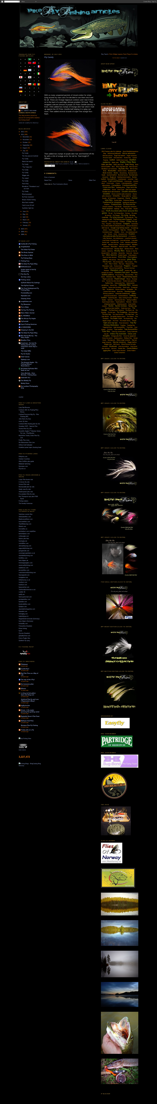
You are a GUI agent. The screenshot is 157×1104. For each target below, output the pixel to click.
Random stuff (116, 270)
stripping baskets (110, 304)
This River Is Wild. (27, 255)
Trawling (122, 325)
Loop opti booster (125, 240)
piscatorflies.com (24, 570)
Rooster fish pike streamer (114, 281)
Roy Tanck (104, 54)
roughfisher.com (26, 301)
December (26, 137)
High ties (123, 230)
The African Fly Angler (28, 318)
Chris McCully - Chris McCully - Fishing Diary (28, 374)
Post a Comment (49, 177)
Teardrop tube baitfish (112, 308)
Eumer (128, 198)
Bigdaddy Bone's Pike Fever (30, 716)
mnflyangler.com (24, 536)
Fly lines (127, 213)
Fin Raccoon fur (129, 204)
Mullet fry (110, 251)
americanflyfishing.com (26, 565)
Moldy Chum (25, 383)
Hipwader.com (25, 295)
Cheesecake (128, 181)
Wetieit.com (22, 526)
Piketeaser (24, 664)
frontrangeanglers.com (25, 563)
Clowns (118, 183)
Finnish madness (108, 206)
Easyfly (104, 198)
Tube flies (106, 331)
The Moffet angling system (117, 316)
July (24, 150)
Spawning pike (112, 297)
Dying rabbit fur (126, 196)
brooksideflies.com (24, 604)
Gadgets (126, 224)
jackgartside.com (24, 551)
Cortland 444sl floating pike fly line (29, 424)
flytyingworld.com (24, 575)
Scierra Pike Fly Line (25, 428)
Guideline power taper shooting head (30, 447)
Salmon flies (113, 285)
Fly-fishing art (129, 217)
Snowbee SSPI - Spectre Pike (28, 426)
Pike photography (118, 262)
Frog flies (108, 224)
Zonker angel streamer (118, 350)
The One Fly (25, 274)
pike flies (73, 164)
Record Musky (119, 275)
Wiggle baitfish (132, 342)
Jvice (122, 232)
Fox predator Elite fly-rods (27, 494)
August (25, 148)
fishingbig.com (23, 614)
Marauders (114, 246)
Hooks (129, 230)
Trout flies (130, 327)
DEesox (23, 688)
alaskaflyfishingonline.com (27, 609)
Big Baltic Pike (124, 169)
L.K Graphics (132, 236)
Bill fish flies (134, 169)
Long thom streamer (130, 238)
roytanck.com (124, 57)
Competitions (116, 185)
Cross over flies (109, 187)
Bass (113, 166)
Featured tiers (116, 204)
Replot (119, 277)
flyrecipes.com (23, 466)
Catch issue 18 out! (28, 205)
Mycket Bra (122, 253)
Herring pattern (114, 230)
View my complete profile (29, 123)
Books (116, 173)
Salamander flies (120, 283)
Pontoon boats (118, 266)
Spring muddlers (132, 300)
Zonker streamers (119, 352)
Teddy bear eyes (126, 308)
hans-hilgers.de (23, 560)
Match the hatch (123, 246)
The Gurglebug (122, 312)
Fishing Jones (25, 280)
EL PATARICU (25, 316)
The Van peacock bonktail (30, 156)
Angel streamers (132, 155)
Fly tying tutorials (116, 217)
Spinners (110, 300)
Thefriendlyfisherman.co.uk (27, 589)
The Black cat (129, 310)
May (24, 214)
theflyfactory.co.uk (24, 580)
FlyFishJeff (24, 321)
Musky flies (119, 251)
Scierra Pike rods (24, 484)
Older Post (92, 180)
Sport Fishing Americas (29, 324)
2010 (22, 229)
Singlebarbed (25, 246)
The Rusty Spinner (27, 252)
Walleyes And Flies (27, 721)
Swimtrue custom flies (25, 514)
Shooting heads (129, 291)
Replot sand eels (108, 279)
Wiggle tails (25, 175)
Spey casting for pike (125, 297)
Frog (103, 224)
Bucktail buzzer (123, 175)
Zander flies (121, 348)
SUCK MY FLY (25, 377)
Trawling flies (131, 325)
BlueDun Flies (25, 340)
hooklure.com (23, 584)
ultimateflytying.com (25, 546)
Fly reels (134, 213)
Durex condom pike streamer (121, 194)
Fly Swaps (116, 215)
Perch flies (25, 183)
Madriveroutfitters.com (26, 519)
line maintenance (118, 238)
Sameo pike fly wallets (114, 287)
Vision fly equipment (129, 336)
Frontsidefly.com (26, 293)
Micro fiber (133, 246)
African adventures (128, 153)
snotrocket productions (110, 295)
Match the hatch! (27, 161)
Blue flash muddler (28, 202)
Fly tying (124, 215)
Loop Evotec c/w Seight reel (110, 240)
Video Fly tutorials (118, 334)
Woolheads (113, 346)
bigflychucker (25, 705)
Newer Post (47, 180)
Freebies (122, 221)
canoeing (130, 179)
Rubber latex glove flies (130, 281)
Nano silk (129, 253)
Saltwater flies (125, 285)
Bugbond (113, 177)
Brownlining (123, 173)
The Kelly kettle (133, 312)
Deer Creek (120, 189)
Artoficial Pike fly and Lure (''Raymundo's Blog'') (30, 700)
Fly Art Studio (25, 354)
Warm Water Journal (27, 313)
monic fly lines (23, 421)
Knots (115, 234)
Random (106, 270)
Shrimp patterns (108, 293)
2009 (22, 231)
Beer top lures (133, 166)
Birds (104, 171)
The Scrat (115, 320)
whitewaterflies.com (25, 516)
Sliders (133, 293)
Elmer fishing (23, 628)
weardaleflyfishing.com (26, 555)
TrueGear (110, 329)
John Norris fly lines (25, 419)
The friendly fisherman (25, 503)
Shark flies (120, 291)
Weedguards (111, 340)
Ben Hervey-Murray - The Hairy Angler (29, 336)
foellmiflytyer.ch (23, 616)
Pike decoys (112, 259)
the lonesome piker (27, 684)
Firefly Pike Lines (24, 440)
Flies (122, 208)
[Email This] (46, 166)
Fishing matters (23, 501)
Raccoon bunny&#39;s (116, 268)
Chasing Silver (26, 298)
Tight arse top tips (110, 323)
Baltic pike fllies (106, 164)
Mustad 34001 (105, 253)
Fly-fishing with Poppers (123, 219)
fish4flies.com (23, 558)
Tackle (110, 306)
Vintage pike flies (116, 336)
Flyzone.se (22, 468)
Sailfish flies (109, 283)
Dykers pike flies (24, 538)
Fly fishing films (119, 213)
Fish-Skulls (118, 206)
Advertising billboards (114, 153)
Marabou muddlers (125, 244)
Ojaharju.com (25, 359)
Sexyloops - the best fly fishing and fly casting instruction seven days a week (29, 345)
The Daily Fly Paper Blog (29, 264)
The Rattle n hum (116, 318)
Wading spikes (118, 338)
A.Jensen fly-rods (24, 482)
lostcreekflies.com (24, 521)
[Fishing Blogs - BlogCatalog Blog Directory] (30, 765)
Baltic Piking (129, 164)
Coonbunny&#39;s (129, 185)
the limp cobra (26, 277)
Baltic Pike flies (56, 164)
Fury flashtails (117, 224)
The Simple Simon (125, 320)
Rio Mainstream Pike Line (27, 442)
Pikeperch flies (130, 264)
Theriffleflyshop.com (25, 524)
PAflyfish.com (23, 456)
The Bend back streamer (116, 310)
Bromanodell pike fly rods (26, 487)
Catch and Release (115, 181)
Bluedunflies (112, 171)
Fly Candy (25, 153)
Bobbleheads (132, 171)
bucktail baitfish (112, 175)
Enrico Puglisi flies (24, 638)
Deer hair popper (131, 189)
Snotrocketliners (123, 295)
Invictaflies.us (23, 529)
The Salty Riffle (26, 351)
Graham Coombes (24, 459)
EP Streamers (112, 198)
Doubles (106, 194)
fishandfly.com (23, 623)
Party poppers (132, 255)
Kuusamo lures (122, 234)
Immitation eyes (107, 232)
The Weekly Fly (26, 380)
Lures (122, 242)
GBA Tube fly (105, 228)
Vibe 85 (106, 334)
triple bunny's (83, 164)
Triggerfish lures (107, 327)
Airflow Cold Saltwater (25, 445)
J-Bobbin (116, 232)
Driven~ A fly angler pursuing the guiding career (30, 711)
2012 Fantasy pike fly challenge (111, 151)
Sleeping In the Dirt (27, 330)
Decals (114, 189)
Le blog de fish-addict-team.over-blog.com (28, 694)
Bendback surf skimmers (109, 169)
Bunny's (66, 164)
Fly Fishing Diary (26, 258)
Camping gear (122, 179)
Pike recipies (129, 262)
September (26, 145)
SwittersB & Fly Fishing (29, 244)
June (24, 211)
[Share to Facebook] (52, 166)
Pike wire (121, 264)
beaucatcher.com (24, 587)
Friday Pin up (131, 221)
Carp (136, 179)
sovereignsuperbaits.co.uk (27, 553)
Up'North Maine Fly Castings (30, 282)
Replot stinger (119, 279)
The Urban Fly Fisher (28, 249)
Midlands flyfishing (24, 464)
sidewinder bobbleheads (122, 293)
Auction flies (127, 157)
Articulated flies (118, 157)
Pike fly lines (107, 262)
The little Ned (129, 314)
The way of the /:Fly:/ (28, 679)
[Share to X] (50, 166)
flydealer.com (23, 601)
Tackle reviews (121, 306)
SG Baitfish (130, 289)
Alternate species (108, 155)
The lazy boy (106, 314)
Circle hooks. (110, 183)
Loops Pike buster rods (26, 479)
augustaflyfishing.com (25, 548)
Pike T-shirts (113, 264)
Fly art (110, 213)
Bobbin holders (122, 171)
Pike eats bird (121, 259)
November (26, 139)
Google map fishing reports (120, 228)
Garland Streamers (131, 226)
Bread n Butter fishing (29, 199)
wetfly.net (22, 594)
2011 (22, 134)
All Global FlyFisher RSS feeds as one (29, 369)
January (25, 225)
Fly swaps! (25, 178)
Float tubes (128, 208)
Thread (134, 320)
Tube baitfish (118, 329)
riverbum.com (23, 582)
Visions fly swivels (107, 338)
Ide (135, 230)
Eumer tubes (118, 200)
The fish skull (111, 312)
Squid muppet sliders (108, 302)
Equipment (120, 198)
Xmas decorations (123, 346)
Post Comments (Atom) (60, 184)
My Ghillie (114, 253)
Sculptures (110, 289)
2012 (22, 131)
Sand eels (126, 287)
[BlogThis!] (48, 166)
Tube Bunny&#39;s (130, 329)
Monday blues (118, 248)
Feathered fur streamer (112, 202)
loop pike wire (115, 242)
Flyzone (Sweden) (24, 633)
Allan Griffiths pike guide (26, 461)
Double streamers (129, 191)
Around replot (107, 157)
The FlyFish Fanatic (27, 285)
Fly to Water (25, 307)
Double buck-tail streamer (111, 191)
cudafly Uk (22, 592)
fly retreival (108, 215)
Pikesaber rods (107, 266)
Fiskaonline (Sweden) (25, 626)
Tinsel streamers (124, 323)
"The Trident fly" (27, 167)
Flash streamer (107, 208)
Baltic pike (115, 162)
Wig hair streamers (119, 342)
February (26, 222)
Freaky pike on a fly (27, 730)
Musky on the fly (131, 251)
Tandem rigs (132, 306)
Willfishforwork (26, 267)
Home (70, 180)
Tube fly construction (119, 331)
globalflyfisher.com (24, 636)
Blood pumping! (27, 194)
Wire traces (116, 344)
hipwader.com (23, 611)
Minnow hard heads (107, 248)
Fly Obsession (25, 304)
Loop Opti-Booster (24, 407)
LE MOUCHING (26, 327)
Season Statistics (120, 289)
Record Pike (129, 275)
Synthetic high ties (28, 208)
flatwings (116, 208)
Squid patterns (120, 302)
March (25, 220)
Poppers (127, 266)
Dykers (135, 196)
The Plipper (130, 316)
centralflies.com (24, 543)
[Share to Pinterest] (54, 166)
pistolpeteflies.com (24, 599)
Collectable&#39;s (127, 183)
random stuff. (128, 270)
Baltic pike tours (119, 164)
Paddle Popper (122, 255)
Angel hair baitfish (119, 155)
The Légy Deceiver (118, 314)
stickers (135, 302)
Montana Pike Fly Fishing (29, 725)
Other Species (111, 255)
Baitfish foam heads (122, 160)
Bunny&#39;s (111, 179)
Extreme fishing (128, 200)
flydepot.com (23, 606)
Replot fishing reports (130, 277)
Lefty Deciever (107, 238)
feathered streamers (129, 202)
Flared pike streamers (130, 206)
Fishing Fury (25, 261)
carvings (104, 181)
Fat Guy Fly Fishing (27, 310)
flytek (20, 631)
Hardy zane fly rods (25, 489)
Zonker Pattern (131, 350)
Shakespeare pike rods (26, 491)
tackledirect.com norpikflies (27, 531)
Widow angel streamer (123, 340)
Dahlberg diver (120, 187)
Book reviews (107, 173)
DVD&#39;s (116, 196)
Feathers (107, 204)
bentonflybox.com (24, 533)
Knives (110, 234)
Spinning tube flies (119, 300)
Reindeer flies (111, 277)
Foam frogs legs (113, 221)
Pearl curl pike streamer (110, 257)
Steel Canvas (25, 357)
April (24, 217)
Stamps (128, 302)
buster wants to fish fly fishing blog (28, 270)
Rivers (129, 279)
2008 (22, 234)
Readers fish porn (122, 272)
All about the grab (28, 110)
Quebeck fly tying (24, 640)
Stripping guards (122, 304)
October (25, 142)
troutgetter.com (23, 577)
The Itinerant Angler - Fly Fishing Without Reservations (29, 364)
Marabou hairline (113, 244)
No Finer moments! (28, 197)
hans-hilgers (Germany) (26, 621)
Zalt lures (114, 348)
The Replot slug (128, 318)
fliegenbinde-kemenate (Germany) (29, 619)
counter (21, 397)
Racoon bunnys (129, 268)
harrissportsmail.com (25, 597)
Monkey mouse (129, 248)
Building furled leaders (124, 177)
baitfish (112, 160)
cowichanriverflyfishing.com (27, 572)
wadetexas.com (23, 567)
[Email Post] (75, 161)
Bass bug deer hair (122, 166)
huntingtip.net (23, 541)
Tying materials (132, 331)
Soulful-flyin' (25, 669)
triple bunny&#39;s (119, 327)
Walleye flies (128, 338)
